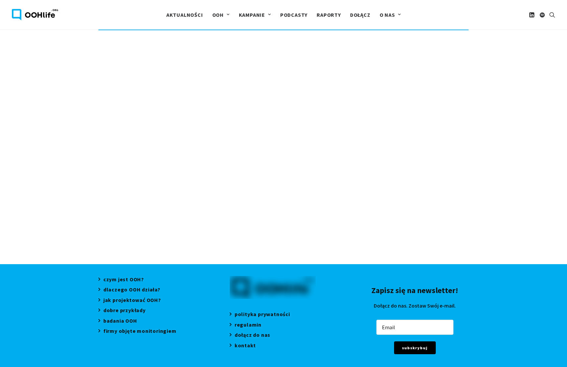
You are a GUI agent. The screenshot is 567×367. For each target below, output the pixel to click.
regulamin (248, 325)
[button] (532, 14)
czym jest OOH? (123, 280)
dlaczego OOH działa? (131, 290)
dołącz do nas (252, 335)
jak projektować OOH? (132, 300)
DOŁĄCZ (360, 14)
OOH (218, 14)
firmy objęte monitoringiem (140, 331)
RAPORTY (329, 14)
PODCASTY (293, 14)
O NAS (387, 14)
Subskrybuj (415, 347)
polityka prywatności (262, 314)
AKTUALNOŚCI (184, 14)
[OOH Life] (35, 14)
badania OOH (120, 321)
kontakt (245, 346)
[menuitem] (185, 14)
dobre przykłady (124, 311)
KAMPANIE (252, 14)
